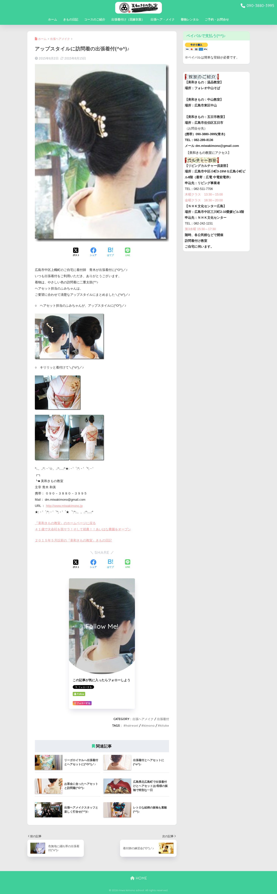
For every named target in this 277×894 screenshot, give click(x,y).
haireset (132, 725)
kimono (149, 725)
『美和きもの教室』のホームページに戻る (65, 523)
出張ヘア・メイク (163, 19)
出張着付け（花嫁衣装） (128, 19)
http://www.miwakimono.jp (64, 506)
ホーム (52, 19)
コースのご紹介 (94, 19)
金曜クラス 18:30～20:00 (204, 200)
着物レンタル (190, 19)
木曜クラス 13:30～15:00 (204, 194)
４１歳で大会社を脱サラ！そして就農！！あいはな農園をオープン (83, 529)
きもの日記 (70, 19)
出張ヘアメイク (143, 719)
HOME (141, 878)
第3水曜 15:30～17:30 (200, 229)
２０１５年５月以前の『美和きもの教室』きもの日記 (73, 540)
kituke (164, 725)
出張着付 (163, 719)
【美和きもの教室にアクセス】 (208, 153)
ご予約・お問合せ (217, 19)
